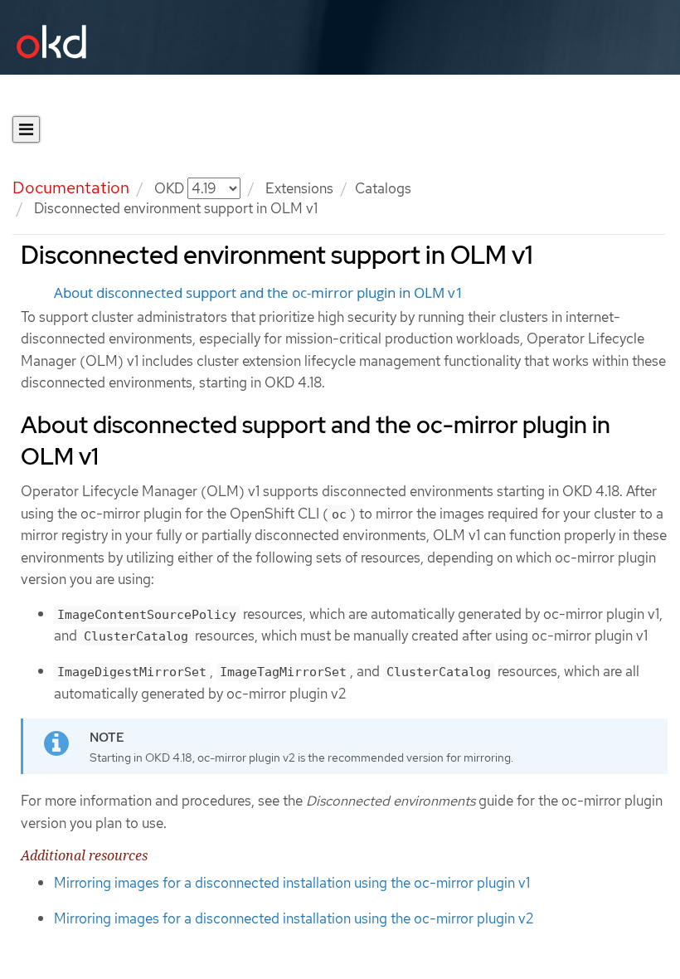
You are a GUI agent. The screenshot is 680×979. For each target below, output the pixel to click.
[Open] (26, 129)
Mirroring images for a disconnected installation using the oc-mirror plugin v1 (292, 883)
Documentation (70, 187)
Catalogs (383, 188)
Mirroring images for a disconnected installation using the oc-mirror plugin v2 (293, 918)
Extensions (299, 188)
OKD (170, 188)
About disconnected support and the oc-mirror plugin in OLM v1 (259, 293)
